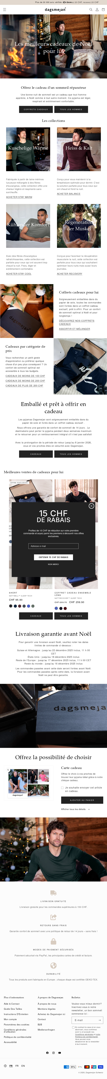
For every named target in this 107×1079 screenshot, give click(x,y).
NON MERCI (53, 564)
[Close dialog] (91, 506)
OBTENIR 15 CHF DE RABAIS (53, 557)
